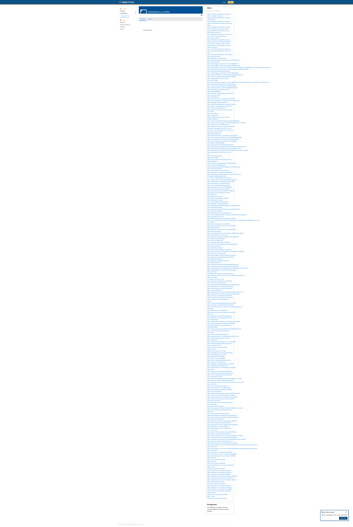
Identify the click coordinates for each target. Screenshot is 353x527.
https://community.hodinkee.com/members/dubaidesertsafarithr (225, 233)
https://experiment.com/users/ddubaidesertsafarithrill (222, 424)
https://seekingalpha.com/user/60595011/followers (221, 255)
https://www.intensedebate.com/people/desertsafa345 (222, 266)
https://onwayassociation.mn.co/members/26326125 (221, 480)
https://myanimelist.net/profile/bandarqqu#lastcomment (223, 264)
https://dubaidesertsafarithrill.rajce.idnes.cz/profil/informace (224, 148)
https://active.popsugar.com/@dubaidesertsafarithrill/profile (224, 329)
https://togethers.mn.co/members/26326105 (219, 487)
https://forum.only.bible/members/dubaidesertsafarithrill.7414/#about (227, 215)
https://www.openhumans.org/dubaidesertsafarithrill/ (222, 437)
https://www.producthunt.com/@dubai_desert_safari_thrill (223, 100)
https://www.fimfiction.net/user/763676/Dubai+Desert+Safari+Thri (225, 292)
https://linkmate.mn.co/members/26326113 (219, 485)
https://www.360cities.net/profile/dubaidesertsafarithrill (222, 417)
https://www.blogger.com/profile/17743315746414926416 (223, 64)
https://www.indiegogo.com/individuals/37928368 (221, 323)
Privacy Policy (133, 524)
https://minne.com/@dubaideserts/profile (219, 360)
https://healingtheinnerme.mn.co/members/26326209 (222, 476)
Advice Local (122, 524)
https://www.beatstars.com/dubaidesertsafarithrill (221, 367)
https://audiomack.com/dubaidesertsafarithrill (220, 373)
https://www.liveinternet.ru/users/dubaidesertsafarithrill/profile (225, 75)
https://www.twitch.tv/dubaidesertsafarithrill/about (221, 84)
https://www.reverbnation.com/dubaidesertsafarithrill (222, 135)
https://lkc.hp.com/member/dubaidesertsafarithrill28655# (223, 121)
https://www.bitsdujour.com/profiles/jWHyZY (219, 288)
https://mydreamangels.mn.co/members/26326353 (221, 456)
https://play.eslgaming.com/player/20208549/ (219, 389)
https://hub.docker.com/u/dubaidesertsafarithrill (220, 99)
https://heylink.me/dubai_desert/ (216, 108)
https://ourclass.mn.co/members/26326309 (219, 470)
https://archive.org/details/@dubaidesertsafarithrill (221, 76)
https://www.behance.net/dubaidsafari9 (218, 183)
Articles (142, 19)
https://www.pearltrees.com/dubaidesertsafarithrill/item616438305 (225, 251)
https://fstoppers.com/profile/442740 (217, 426)
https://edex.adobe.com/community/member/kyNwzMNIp (223, 294)
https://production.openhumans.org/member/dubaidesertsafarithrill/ (226, 439)
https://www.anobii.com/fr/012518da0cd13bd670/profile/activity (225, 408)
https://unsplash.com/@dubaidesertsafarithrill (220, 305)
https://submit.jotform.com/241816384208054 (219, 187)
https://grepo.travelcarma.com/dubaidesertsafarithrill (222, 397)
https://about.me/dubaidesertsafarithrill (218, 189)
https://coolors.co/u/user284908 (216, 358)
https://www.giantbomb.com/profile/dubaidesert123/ (222, 270)
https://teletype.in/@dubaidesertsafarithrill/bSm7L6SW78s (223, 393)
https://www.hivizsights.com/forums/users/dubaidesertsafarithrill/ (225, 275)
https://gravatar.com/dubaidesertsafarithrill (219, 296)
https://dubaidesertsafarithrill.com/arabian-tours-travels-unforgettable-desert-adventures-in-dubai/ (219, 36)
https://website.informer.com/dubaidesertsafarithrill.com (223, 336)
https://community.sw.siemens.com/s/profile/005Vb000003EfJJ (224, 137)
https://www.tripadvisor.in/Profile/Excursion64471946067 (223, 139)
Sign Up (231, 2)
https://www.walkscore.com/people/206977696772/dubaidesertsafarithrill (227, 150)
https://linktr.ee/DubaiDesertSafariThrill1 (218, 71)
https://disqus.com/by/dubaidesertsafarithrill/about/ (222, 86)
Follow (124, 16)
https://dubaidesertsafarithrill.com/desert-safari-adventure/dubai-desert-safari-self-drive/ (219, 51)
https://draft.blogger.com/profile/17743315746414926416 (223, 73)
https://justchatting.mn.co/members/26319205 (220, 353)
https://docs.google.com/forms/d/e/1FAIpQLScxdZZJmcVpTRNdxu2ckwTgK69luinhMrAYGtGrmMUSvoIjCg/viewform (238, 67)
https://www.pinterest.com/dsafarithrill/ (218, 170)
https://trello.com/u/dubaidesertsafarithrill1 (219, 250)
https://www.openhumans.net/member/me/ (219, 441)
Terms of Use (141, 524)
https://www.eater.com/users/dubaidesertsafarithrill (222, 421)
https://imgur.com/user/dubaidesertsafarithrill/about (222, 432)
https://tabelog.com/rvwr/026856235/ (217, 310)
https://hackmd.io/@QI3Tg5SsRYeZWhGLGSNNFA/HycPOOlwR (224, 378)
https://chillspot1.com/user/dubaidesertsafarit (220, 286)
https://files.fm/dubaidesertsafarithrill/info (219, 423)
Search (122, 29)
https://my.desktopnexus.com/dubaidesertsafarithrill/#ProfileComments (227, 268)
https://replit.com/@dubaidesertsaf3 (217, 365)
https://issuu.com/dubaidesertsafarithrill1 (219, 185)
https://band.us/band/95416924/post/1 (218, 334)
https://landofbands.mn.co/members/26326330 (220, 465)
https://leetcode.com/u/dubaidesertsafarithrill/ (220, 380)
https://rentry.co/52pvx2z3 (214, 290)
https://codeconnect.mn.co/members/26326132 (220, 478)
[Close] (346, 512)
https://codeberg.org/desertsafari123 (217, 386)
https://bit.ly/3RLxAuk (213, 97)
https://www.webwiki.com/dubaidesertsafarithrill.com (222, 415)
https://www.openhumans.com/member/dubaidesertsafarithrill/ (225, 435)
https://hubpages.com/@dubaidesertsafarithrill (220, 364)
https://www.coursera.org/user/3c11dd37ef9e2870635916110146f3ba (226, 123)
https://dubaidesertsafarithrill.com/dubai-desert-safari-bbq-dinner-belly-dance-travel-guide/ (219, 23)
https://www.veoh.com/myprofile (216, 253)
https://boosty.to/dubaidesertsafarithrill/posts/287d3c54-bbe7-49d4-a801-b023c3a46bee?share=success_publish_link (223, 238)
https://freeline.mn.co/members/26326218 (219, 474)
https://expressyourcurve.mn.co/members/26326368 (222, 454)
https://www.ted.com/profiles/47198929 (218, 242)
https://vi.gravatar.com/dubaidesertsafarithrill (220, 297)
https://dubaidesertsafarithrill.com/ (217, 58)
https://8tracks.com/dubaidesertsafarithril (219, 434)
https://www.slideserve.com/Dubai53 (217, 235)
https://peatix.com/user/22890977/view (218, 124)
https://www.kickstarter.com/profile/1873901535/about (222, 88)
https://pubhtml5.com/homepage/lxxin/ (218, 204)
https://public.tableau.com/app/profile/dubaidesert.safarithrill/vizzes (226, 146)
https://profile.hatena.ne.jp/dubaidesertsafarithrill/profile (223, 284)
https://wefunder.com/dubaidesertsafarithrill (219, 172)
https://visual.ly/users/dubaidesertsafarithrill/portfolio (222, 244)
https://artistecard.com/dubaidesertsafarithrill (220, 145)
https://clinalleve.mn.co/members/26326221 (219, 472)
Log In (224, 2)
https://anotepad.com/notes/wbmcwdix (218, 413)
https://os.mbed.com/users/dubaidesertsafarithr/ (221, 395)
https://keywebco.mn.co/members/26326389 (219, 452)
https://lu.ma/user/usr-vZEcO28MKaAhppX (219, 388)
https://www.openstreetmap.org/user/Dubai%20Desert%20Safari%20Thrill (228, 69)
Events (150, 19)
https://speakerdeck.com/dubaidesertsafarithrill (220, 181)
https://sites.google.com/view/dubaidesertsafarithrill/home (223, 65)
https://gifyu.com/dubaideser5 (215, 419)
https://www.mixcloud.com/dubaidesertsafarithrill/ (221, 312)
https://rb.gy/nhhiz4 (212, 113)
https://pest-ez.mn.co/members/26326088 (218, 491)
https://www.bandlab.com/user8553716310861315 (221, 191)
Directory (122, 27)
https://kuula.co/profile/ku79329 (216, 362)
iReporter (122, 22)
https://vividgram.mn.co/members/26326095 (219, 489)
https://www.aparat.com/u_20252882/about (219, 213)
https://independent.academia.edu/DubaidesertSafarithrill (223, 321)
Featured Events (124, 24)
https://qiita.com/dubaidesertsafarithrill (218, 224)
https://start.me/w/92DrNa (214, 391)
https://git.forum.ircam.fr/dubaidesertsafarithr (220, 402)
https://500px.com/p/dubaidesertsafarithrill (219, 106)
